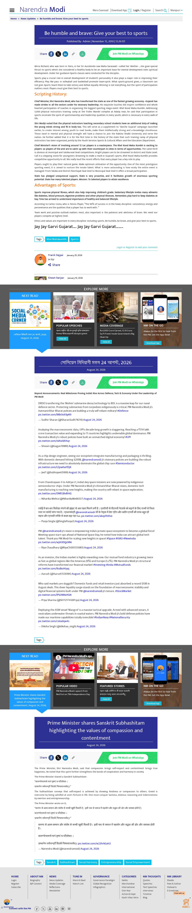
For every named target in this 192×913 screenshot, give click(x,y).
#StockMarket (123, 591)
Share (55, 265)
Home (13, 19)
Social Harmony (88, 862)
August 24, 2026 (92, 420)
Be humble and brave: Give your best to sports (96, 33)
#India (109, 565)
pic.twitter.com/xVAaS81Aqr (54, 441)
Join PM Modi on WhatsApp (128, 54)
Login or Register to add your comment (137, 247)
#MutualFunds (122, 565)
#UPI (128, 437)
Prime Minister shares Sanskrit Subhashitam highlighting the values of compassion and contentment (96, 730)
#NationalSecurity (119, 617)
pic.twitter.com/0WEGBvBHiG (55, 493)
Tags (38, 239)
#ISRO (119, 538)
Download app (9, 907)
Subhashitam (67, 862)
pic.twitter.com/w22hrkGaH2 (94, 843)
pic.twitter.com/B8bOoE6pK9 (54, 414)
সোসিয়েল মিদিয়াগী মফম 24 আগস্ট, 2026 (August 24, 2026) (30, 336)
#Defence (122, 411)
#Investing (99, 565)
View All (62, 338)
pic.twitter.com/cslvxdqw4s (53, 621)
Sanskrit (51, 862)
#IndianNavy (101, 617)
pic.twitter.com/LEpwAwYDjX (54, 467)
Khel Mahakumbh (57, 239)
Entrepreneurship (111, 862)
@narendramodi (91, 459)
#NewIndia (129, 538)
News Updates (28, 19)
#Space (111, 538)
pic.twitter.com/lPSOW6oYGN (54, 595)
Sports (74, 239)
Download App (153, 343)
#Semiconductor (125, 463)
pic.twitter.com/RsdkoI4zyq (53, 568)
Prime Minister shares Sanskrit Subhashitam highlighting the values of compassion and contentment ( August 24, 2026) (30, 700)
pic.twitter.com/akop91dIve (96, 516)
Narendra (42, 9)
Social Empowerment (138, 862)
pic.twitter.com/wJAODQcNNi (55, 542)
